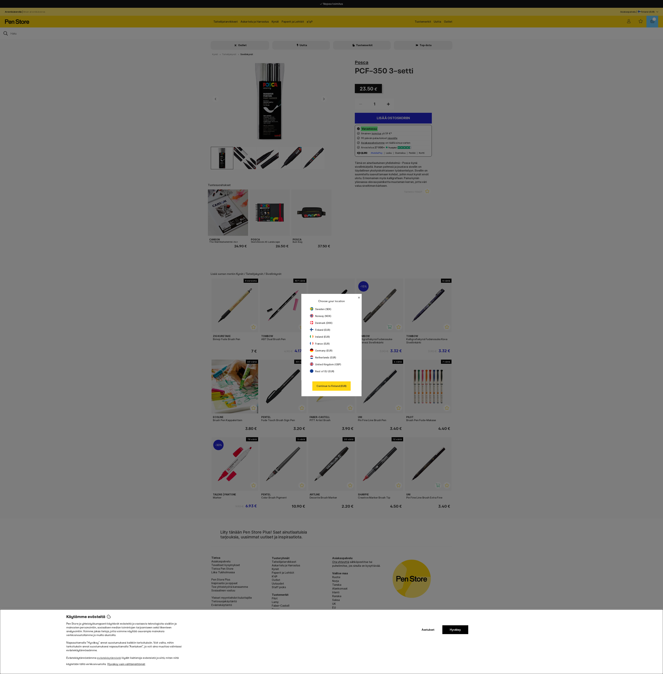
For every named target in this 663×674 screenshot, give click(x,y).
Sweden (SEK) (323, 309)
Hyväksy (455, 629)
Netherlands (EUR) (325, 357)
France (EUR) (322, 343)
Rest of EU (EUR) (324, 371)
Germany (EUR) (324, 350)
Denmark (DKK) (324, 322)
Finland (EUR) (322, 329)
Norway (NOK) (323, 316)
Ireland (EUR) (322, 336)
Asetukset (428, 629)
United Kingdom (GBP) (328, 364)
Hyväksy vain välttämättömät (126, 664)
